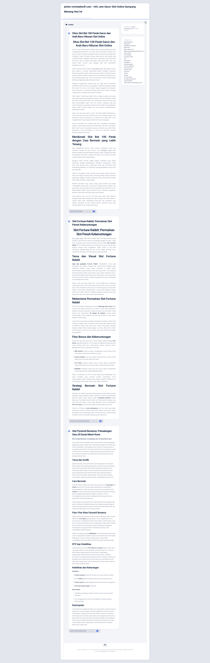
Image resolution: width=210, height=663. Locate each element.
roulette (126, 75)
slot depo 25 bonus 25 (130, 79)
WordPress (104, 651)
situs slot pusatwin (79, 264)
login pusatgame (128, 64)
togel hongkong (128, 42)
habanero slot (127, 69)
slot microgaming (129, 66)
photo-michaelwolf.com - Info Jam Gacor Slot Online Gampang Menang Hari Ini (100, 9)
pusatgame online (106, 150)
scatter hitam (127, 53)
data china (127, 47)
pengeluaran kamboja (130, 45)
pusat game (127, 60)
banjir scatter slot (129, 49)
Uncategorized (87, 211)
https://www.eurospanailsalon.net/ (133, 82)
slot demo (126, 71)
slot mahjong (127, 55)
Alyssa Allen (86, 421)
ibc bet (125, 73)
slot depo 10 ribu (128, 56)
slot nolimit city (128, 68)
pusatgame (127, 43)
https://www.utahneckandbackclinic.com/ (135, 51)
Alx (114, 651)
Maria (81, 211)
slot (125, 58)
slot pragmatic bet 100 (99, 69)
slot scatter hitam (77, 238)
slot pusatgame (128, 80)
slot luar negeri (128, 77)
